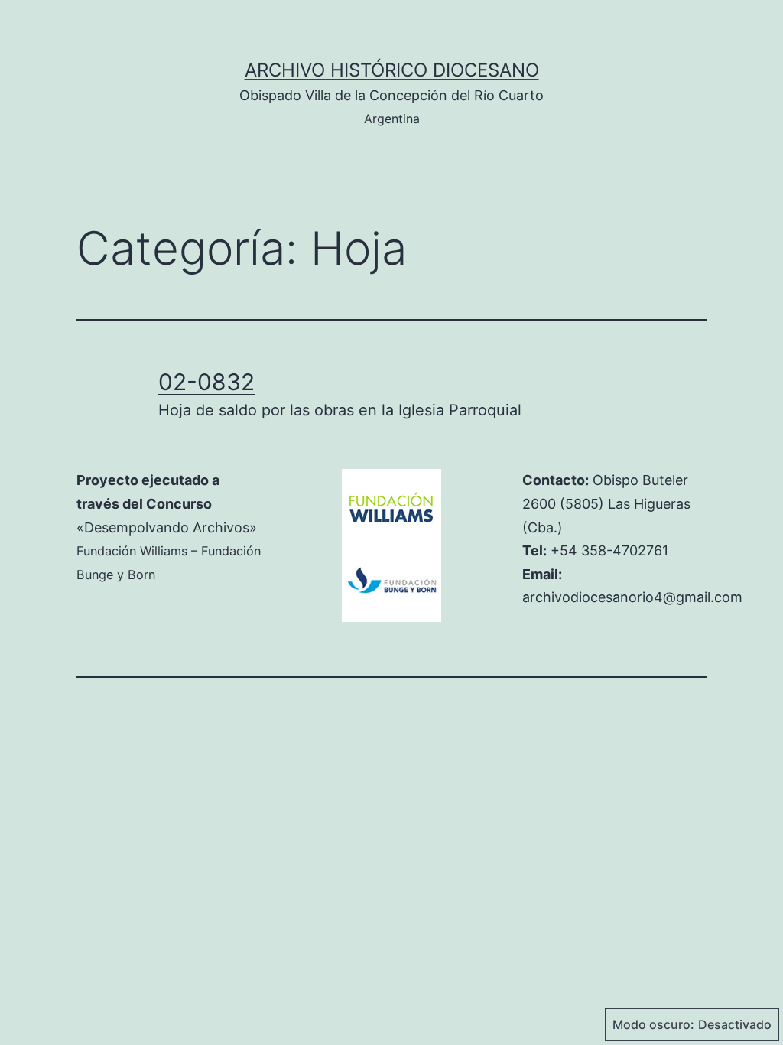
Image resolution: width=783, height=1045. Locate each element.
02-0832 (206, 382)
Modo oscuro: (653, 1024)
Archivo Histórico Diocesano (392, 70)
